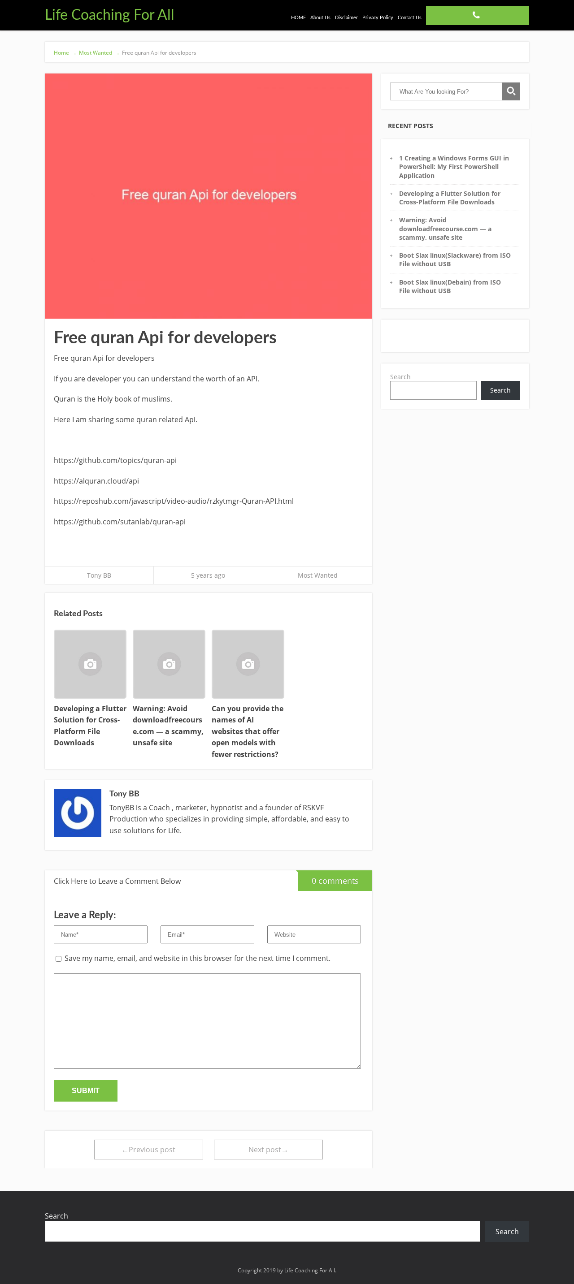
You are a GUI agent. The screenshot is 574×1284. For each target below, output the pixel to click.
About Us (320, 17)
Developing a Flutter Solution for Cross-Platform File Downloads (449, 197)
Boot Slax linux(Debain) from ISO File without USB (450, 286)
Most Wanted (318, 575)
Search (400, 376)
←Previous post (148, 1149)
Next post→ (268, 1149)
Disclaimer (346, 17)
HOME (298, 17)
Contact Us (410, 17)
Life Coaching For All (109, 15)
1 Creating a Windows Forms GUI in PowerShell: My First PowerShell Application (454, 167)
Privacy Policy (377, 17)
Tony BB (99, 575)
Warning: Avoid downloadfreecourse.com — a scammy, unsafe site (445, 229)
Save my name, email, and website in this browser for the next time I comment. (197, 958)
